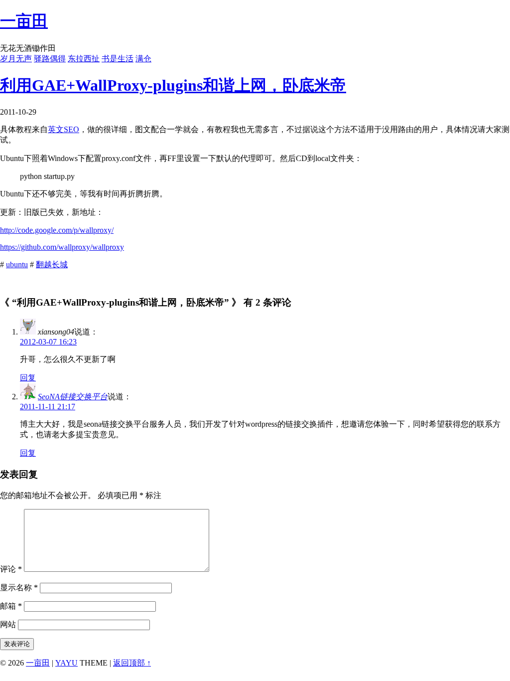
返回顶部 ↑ (132, 663)
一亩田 (24, 21)
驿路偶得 (50, 58)
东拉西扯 (84, 58)
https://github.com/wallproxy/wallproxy (62, 247)
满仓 (143, 58)
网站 (8, 624)
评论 (11, 569)
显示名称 (19, 587)
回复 (28, 377)
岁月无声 (16, 58)
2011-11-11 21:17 (47, 406)
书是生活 (117, 58)
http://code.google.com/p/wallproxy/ (57, 230)
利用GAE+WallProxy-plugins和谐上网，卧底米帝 (173, 85)
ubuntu (17, 264)
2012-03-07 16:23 (48, 342)
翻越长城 (52, 264)
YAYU (66, 663)
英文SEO (63, 129)
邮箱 (11, 606)
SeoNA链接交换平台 (73, 396)
